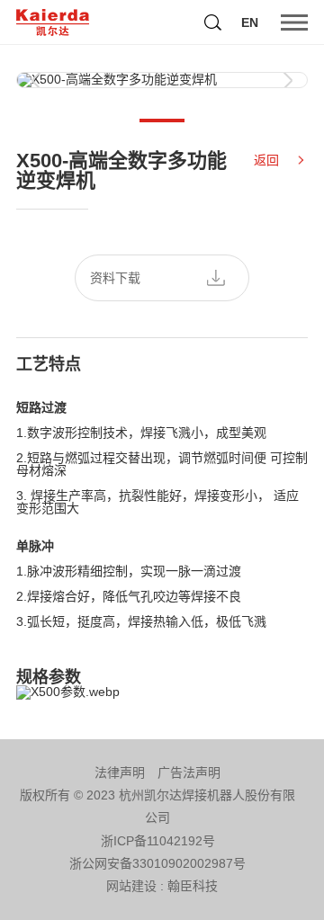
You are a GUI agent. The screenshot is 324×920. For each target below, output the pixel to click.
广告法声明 (189, 772)
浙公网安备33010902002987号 (157, 863)
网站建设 (131, 886)
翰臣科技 (192, 886)
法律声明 (119, 772)
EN (249, 22)
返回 (266, 160)
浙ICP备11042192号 (158, 841)
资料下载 (115, 278)
